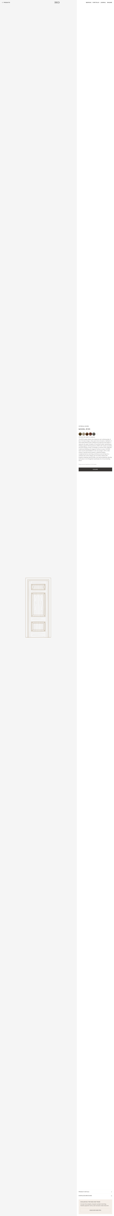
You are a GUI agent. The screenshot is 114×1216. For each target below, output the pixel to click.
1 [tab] (38, 1213)
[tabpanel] (38, 608)
